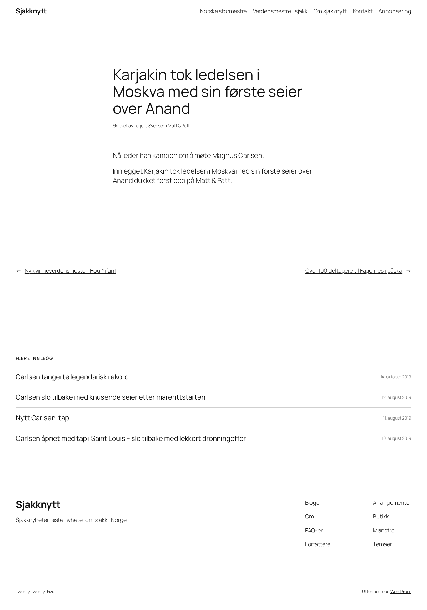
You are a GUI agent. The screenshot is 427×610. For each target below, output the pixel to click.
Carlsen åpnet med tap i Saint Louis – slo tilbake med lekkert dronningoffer (131, 438)
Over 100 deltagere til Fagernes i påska (353, 270)
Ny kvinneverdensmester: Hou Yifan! (70, 270)
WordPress (400, 591)
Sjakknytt (31, 11)
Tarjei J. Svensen (149, 126)
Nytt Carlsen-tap (42, 418)
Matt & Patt (179, 126)
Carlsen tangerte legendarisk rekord (72, 377)
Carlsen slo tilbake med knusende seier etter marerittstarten (110, 397)
